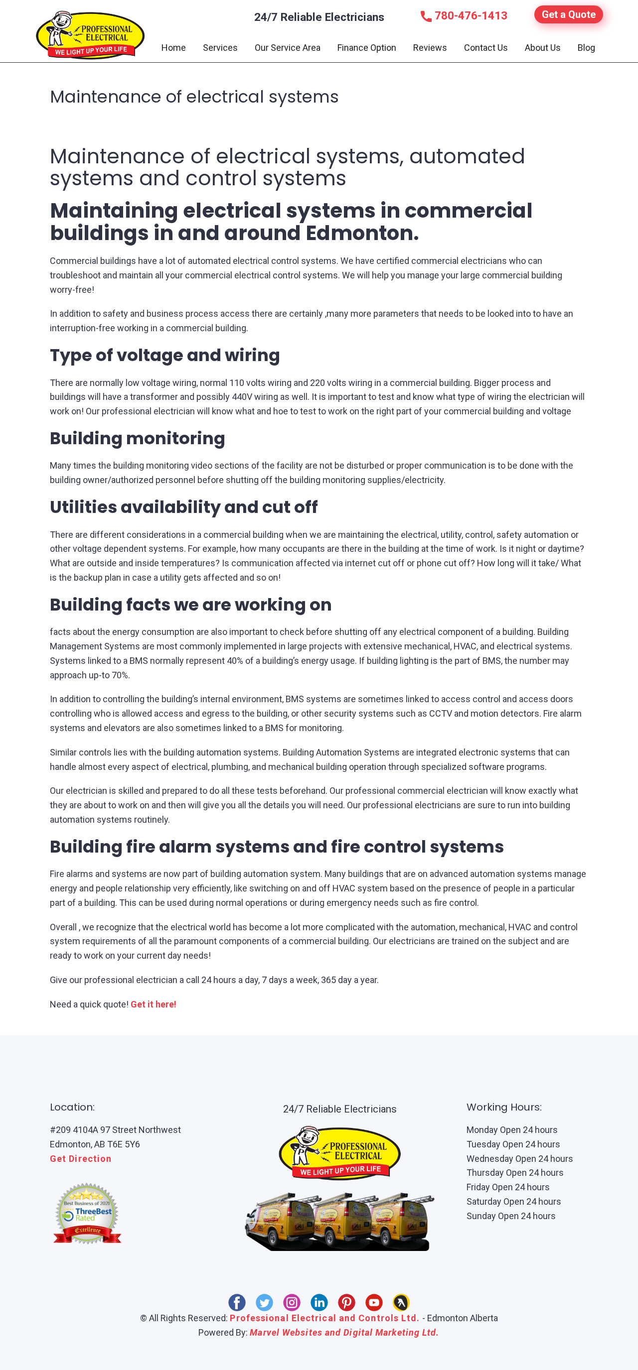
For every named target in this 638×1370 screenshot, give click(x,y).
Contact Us (486, 47)
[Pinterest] (346, 1302)
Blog (586, 47)
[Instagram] (292, 1302)
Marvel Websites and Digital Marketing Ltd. (344, 1332)
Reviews (430, 47)
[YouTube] (374, 1302)
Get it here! (153, 1004)
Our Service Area (287, 47)
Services (220, 47)
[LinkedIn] (319, 1302)
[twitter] (264, 1302)
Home (173, 47)
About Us (543, 47)
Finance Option (366, 47)
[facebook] (237, 1302)
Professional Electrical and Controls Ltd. (325, 1318)
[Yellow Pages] (401, 1302)
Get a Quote (569, 14)
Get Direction (81, 1158)
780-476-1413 (469, 15)
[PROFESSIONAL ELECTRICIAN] (90, 35)
